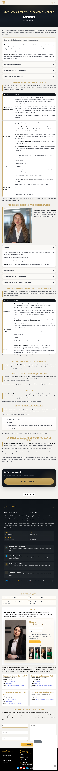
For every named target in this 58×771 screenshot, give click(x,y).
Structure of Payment (26, 764)
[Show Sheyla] (31, 653)
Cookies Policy (24, 760)
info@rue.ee (9, 683)
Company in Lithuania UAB (42, 676)
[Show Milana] (43, 653)
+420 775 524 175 (11, 699)
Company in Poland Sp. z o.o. (42, 692)
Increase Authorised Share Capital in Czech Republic (41, 602)
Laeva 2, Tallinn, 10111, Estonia (16, 685)
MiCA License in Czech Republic (38, 598)
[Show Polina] (49, 653)
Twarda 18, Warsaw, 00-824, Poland (44, 699)
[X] (30, 17)
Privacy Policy (24, 762)
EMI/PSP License (7, 760)
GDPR (22, 755)
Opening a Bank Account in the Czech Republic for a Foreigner (15, 602)
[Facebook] (24, 17)
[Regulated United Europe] (4, 2)
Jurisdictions (5, 763)
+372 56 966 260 (11, 681)
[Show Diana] (37, 653)
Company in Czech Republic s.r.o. (14, 693)
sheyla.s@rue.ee (34, 642)
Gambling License (7, 755)
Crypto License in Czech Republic (11, 598)
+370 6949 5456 (39, 681)
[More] (33, 17)
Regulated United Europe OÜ (15, 676)
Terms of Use (24, 757)
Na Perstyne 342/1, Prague (14, 703)
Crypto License (6, 753)
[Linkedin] (27, 17)
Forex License (6, 758)
